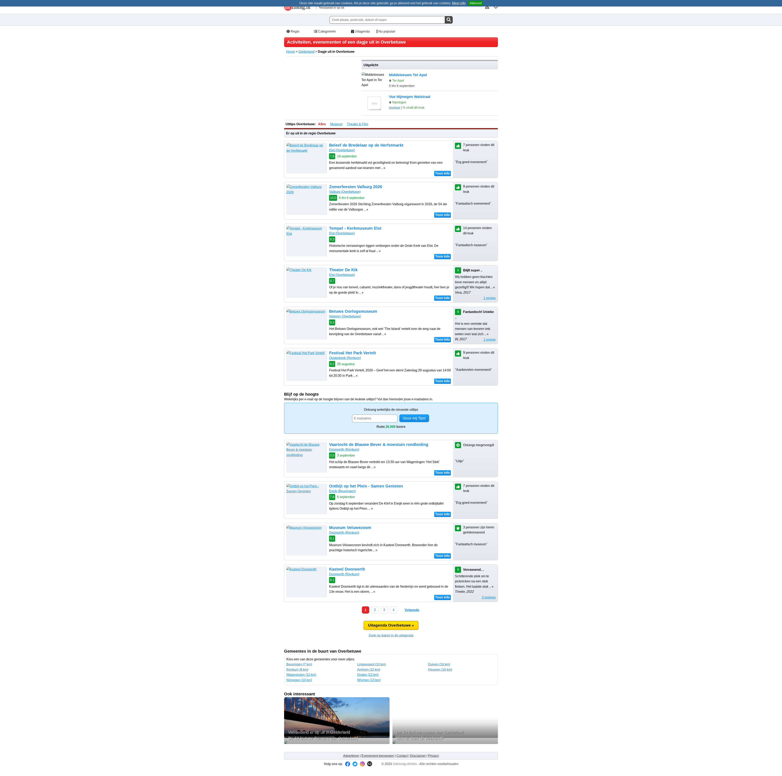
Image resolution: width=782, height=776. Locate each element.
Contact (402, 755)
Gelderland (306, 51)
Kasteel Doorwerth (347, 569)
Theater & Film (357, 124)
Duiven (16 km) (439, 664)
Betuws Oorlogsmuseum (353, 311)
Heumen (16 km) (440, 669)
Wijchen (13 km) (369, 680)
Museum (336, 124)
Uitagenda (362, 31)
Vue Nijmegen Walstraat (409, 97)
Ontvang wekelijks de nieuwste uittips (391, 409)
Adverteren (351, 755)
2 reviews (489, 597)
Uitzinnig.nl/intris (405, 764)
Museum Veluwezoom (350, 527)
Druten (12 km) (368, 674)
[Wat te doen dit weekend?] (445, 742)
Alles (322, 124)
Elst (342, 150)
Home (290, 51)
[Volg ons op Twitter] (355, 764)
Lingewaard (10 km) (371, 664)
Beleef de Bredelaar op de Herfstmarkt (366, 145)
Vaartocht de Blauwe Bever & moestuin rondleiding (378, 444)
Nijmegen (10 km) (299, 680)
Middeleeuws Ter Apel (408, 75)
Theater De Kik (343, 270)
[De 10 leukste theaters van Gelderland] (337, 742)
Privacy (433, 755)
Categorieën (326, 31)
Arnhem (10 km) (368, 669)
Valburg (345, 191)
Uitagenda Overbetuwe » (391, 625)
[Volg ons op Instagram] (362, 764)
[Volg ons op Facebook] (347, 764)
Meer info (459, 3)
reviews (394, 107)
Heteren (345, 316)
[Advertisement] (321, 88)
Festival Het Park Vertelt (352, 353)
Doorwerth (344, 449)
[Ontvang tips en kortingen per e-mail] (369, 764)
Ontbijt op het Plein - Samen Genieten (366, 486)
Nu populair (386, 31)
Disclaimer (418, 755)
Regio (294, 31)
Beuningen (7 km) (299, 664)
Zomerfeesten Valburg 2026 (355, 186)
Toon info (442, 173)
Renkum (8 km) (297, 669)
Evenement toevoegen (377, 755)
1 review (489, 298)
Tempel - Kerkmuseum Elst (355, 228)
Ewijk (342, 491)
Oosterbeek (345, 358)
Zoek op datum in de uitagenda (391, 635)
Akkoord (476, 3)
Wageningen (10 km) (301, 674)
